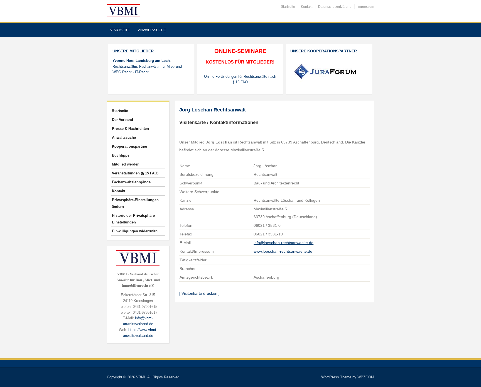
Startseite (288, 7)
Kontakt (306, 7)
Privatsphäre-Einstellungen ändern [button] (135, 203)
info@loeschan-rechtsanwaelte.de (283, 242)
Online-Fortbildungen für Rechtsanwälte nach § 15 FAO (240, 79)
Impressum (365, 7)
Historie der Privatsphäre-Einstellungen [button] (134, 218)
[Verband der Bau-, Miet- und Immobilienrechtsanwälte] (123, 10)
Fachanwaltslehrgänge (131, 182)
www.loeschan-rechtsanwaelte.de (283, 251)
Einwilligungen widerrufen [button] (135, 231)
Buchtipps (120, 155)
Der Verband (122, 120)
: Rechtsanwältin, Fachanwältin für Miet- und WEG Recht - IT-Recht (147, 66)
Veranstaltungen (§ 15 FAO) (135, 173)
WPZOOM (365, 377)
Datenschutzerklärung (335, 7)
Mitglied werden (125, 164)
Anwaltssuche (152, 30)
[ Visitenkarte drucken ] (199, 293)
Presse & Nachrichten (130, 128)
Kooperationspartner (129, 146)
